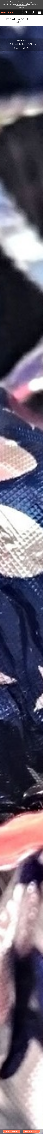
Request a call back (31, 1131)
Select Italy (7, 12)
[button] (32, 13)
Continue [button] (21, 7)
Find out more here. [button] (31, 4)
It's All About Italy (17, 21)
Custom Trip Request (11, 1131)
